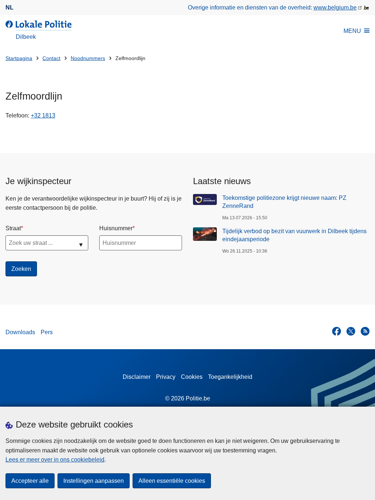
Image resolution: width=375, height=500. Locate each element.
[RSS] (365, 331)
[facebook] (336, 331)
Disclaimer (137, 377)
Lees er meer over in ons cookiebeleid (54, 459)
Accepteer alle (30, 481)
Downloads (20, 332)
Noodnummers (88, 58)
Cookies (192, 377)
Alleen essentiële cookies (171, 481)
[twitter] (350, 331)
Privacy (165, 377)
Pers (47, 332)
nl (9, 7)
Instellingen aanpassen (93, 481)
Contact (51, 58)
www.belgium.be (335, 7)
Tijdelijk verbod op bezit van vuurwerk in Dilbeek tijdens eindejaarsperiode (294, 235)
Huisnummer (116, 228)
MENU (352, 31)
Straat (13, 228)
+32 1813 (43, 115)
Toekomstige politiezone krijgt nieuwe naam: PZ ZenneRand (284, 202)
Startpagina (18, 58)
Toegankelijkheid (230, 377)
